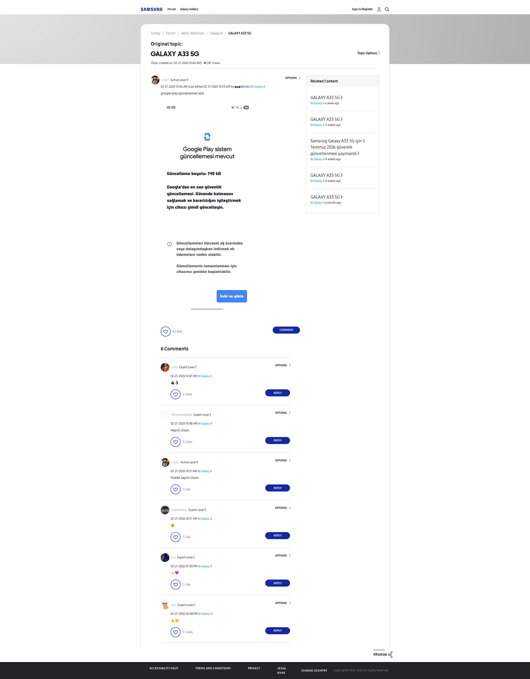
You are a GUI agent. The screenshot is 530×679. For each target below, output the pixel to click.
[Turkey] (151, 9)
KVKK (281, 673)
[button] (293, 78)
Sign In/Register (362, 9)
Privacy (254, 668)
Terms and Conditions (213, 668)
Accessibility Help (163, 668)
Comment (286, 330)
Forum (171, 9)
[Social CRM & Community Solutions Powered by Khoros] (383, 653)
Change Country (314, 670)
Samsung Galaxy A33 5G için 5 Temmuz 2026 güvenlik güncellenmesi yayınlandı (338, 147)
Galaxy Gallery (189, 9)
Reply (278, 393)
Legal (281, 668)
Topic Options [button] (367, 53)
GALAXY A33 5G (325, 97)
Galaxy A (259, 86)
